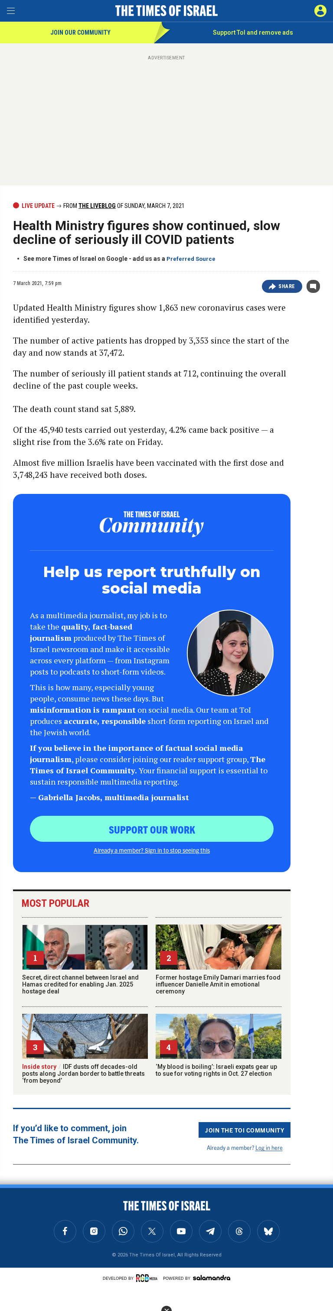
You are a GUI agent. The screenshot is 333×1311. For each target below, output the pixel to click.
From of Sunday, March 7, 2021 (123, 205)
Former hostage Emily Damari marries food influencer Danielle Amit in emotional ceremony (218, 984)
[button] (320, 11)
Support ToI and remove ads (253, 32)
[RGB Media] (148, 1278)
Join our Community (80, 32)
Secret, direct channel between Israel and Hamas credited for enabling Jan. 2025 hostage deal (80, 984)
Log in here (269, 1147)
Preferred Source (190, 259)
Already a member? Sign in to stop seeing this (152, 850)
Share (286, 286)
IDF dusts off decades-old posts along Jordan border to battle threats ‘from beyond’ (83, 1073)
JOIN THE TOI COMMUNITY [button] (244, 1130)
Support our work (152, 829)
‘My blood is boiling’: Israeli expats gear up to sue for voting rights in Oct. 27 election (216, 1070)
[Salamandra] (211, 1277)
